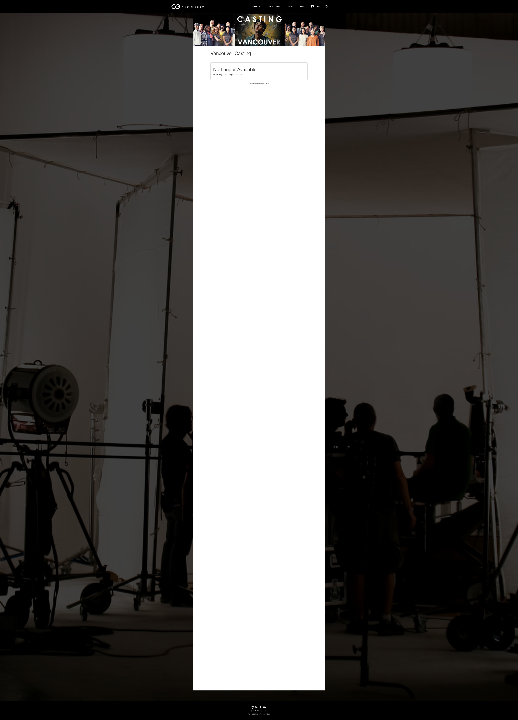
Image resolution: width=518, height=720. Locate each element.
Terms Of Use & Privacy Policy (259, 714)
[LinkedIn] (264, 707)
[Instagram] (256, 707)
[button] (327, 6)
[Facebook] (260, 707)
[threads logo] (252, 707)
